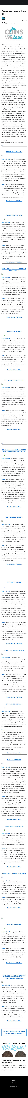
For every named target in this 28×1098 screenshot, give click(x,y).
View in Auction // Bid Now (14, 201)
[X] (12, 1082)
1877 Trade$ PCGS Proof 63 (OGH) (14, 380)
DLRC (3, 22)
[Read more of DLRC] (3, 18)
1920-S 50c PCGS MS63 (14, 331)
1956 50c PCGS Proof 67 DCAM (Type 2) (14, 873)
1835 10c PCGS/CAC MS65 (14, 215)
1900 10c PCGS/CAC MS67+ (14, 517)
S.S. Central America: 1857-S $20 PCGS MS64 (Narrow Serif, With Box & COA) (14, 450)
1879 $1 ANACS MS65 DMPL (14, 704)
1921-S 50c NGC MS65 (14, 760)
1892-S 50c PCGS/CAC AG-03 (14, 826)
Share (23, 20)
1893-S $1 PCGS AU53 (14, 582)
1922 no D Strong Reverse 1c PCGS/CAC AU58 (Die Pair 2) (14, 269)
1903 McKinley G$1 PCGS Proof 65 (14, 650)
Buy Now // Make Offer (14, 370)
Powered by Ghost (14, 1086)
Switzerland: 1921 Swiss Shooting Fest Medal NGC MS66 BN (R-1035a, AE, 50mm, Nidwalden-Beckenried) (14, 977)
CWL (2, 8)
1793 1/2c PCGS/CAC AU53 (14, 152)
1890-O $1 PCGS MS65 (14, 924)
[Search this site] (23, 2)
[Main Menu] (25, 2)
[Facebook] (15, 1082)
